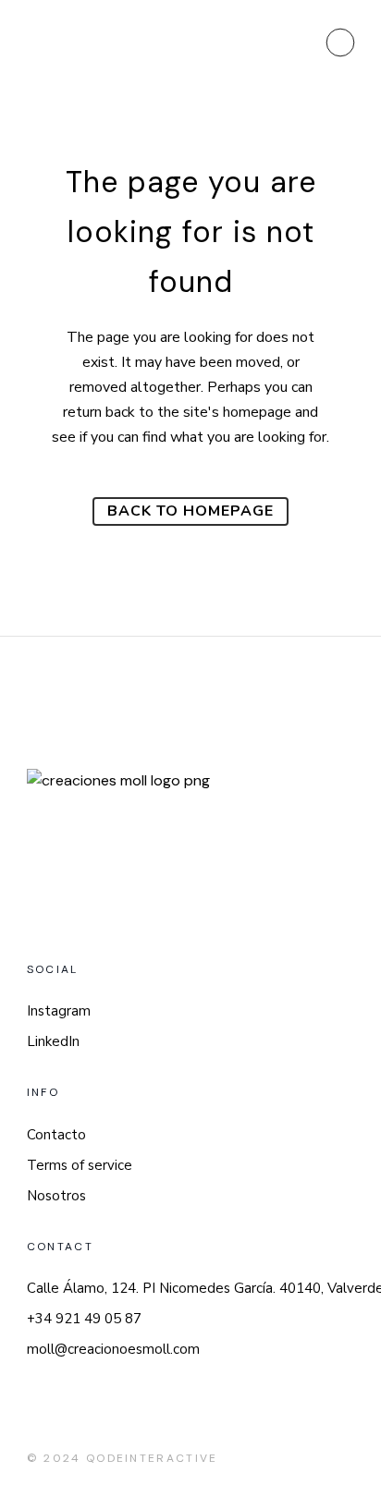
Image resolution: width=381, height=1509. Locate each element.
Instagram (59, 1011)
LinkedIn (53, 1041)
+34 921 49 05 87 (84, 1318)
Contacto (56, 1135)
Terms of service (79, 1165)
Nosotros (56, 1196)
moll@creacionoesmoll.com (113, 1349)
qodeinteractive (152, 1458)
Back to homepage (190, 511)
